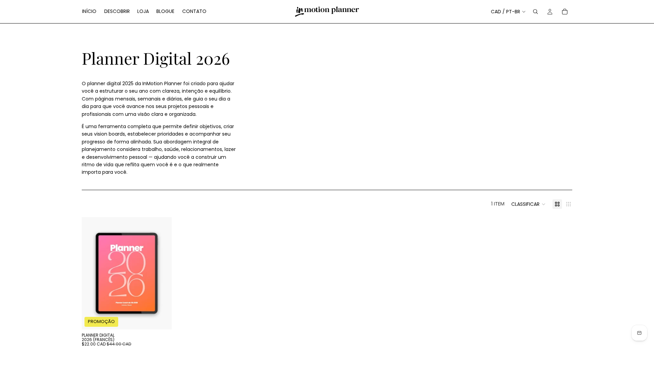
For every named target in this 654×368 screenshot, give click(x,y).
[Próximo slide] (161, 273)
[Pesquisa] (535, 11)
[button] (528, 204)
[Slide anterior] (92, 273)
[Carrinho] (564, 11)
